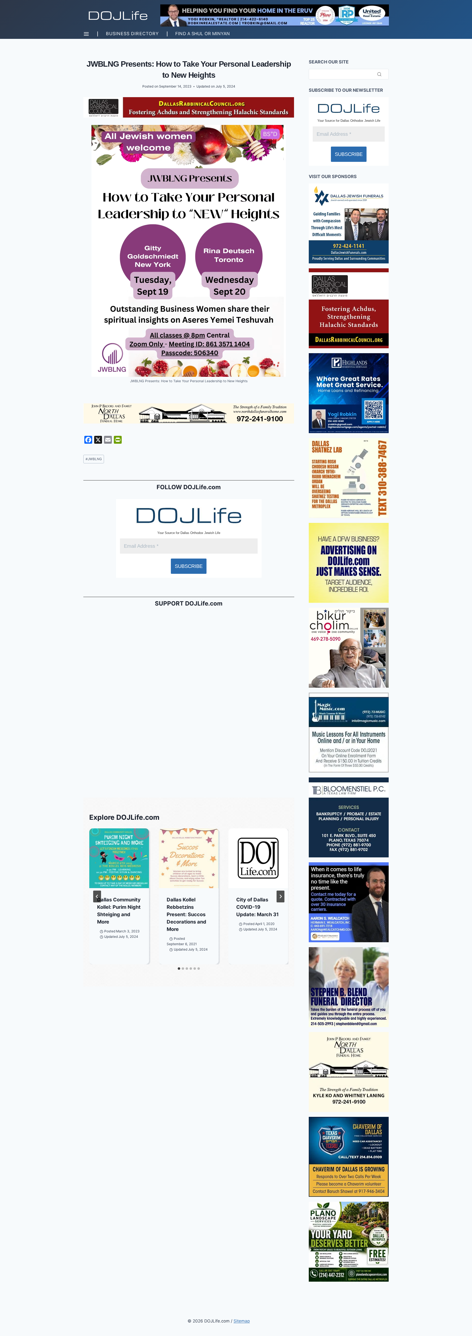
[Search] (379, 74)
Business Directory (132, 33)
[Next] (280, 896)
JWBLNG (94, 459)
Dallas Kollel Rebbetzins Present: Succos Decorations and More (186, 914)
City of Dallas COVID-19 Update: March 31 (257, 907)
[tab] (179, 968)
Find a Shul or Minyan (202, 33)
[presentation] (119, 858)
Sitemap (242, 1321)
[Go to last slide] (97, 896)
